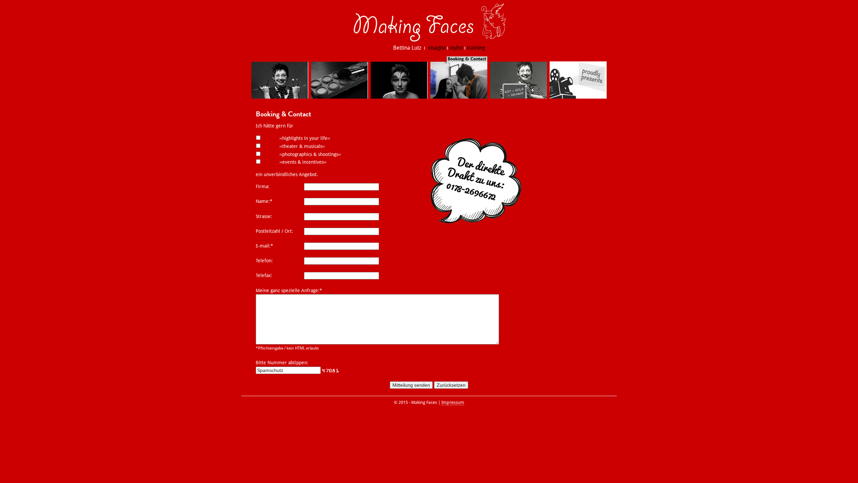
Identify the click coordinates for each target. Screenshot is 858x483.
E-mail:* (264, 246)
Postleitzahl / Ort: (274, 231)
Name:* (264, 201)
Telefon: (264, 260)
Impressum (452, 402)
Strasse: (264, 216)
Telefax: (264, 275)
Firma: (262, 186)
